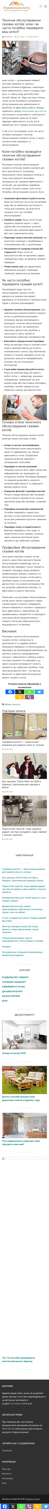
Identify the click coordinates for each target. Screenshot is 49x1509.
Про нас (6, 1469)
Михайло (8, 37)
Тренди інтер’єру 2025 (14, 1053)
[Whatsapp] (29, 692)
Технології (33, 37)
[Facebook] (10, 692)
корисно (16, 704)
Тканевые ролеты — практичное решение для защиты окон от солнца (23, 743)
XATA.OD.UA (8, 1428)
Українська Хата (32, 1499)
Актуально (7, 1478)
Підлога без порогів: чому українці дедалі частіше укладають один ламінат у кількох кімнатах (24, 831)
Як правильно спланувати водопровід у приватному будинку (22, 953)
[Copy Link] (19, 697)
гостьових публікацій (21, 1403)
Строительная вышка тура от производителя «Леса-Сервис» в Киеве (22, 939)
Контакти (7, 1473)
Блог (4, 1483)
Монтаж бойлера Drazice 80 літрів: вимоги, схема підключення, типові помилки (20, 929)
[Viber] (29, 697)
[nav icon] (45, 6)
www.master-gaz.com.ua (34, 111)
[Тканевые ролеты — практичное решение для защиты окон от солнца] (24, 726)
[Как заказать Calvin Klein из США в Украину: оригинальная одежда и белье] (24, 766)
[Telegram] (39, 692)
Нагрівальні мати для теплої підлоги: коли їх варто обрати (24, 899)
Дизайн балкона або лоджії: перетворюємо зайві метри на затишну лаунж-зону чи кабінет (22, 909)
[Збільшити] (42, 399)
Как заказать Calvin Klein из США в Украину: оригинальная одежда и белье (21, 784)
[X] (19, 692)
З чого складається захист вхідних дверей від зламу (24, 919)
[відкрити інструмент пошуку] (41, 6)
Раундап (6, 946)
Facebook (7, 1450)
